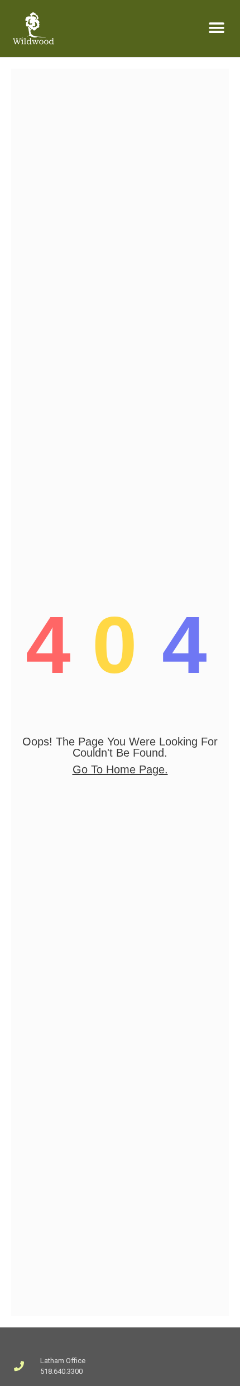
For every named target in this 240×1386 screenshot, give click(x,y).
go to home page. (120, 769)
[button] (216, 28)
